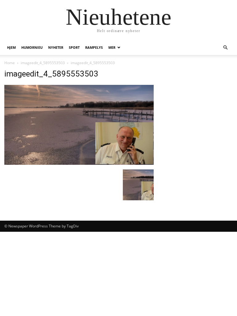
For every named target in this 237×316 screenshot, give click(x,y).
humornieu (32, 47)
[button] (225, 48)
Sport (74, 47)
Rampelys (94, 47)
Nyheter (55, 47)
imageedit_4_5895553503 (43, 62)
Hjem (11, 47)
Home (9, 62)
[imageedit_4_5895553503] (79, 163)
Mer (111, 47)
